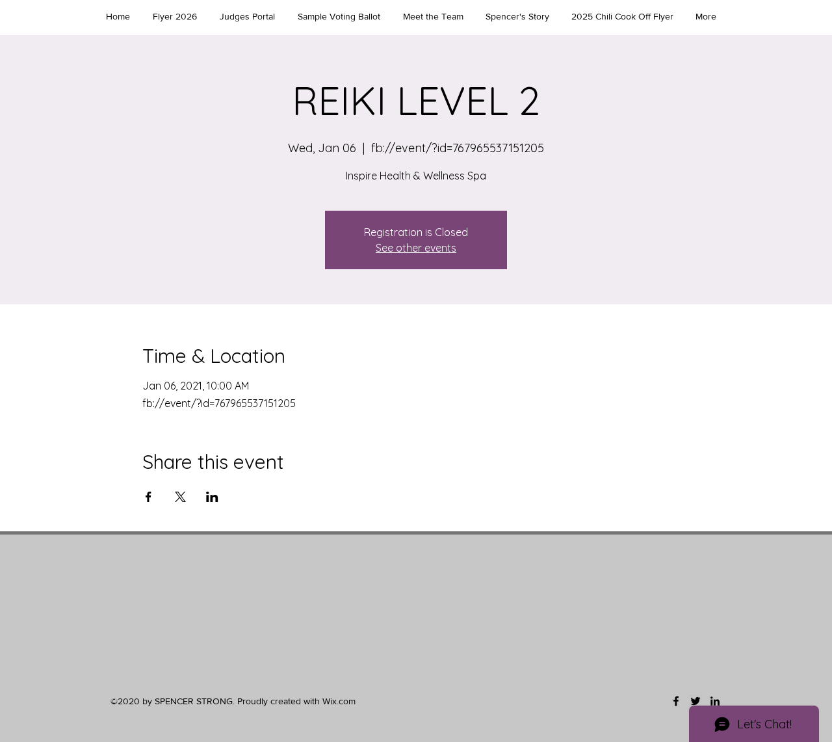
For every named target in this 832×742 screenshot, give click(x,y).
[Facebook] (676, 701)
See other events (416, 247)
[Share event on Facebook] (148, 497)
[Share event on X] (180, 497)
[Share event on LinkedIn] (212, 497)
